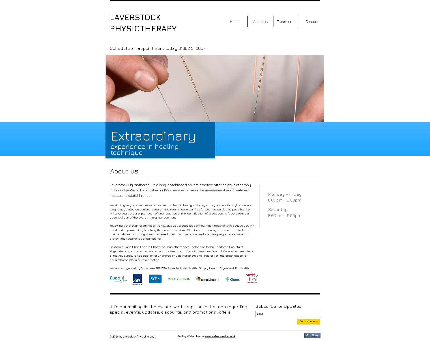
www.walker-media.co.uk (220, 336)
